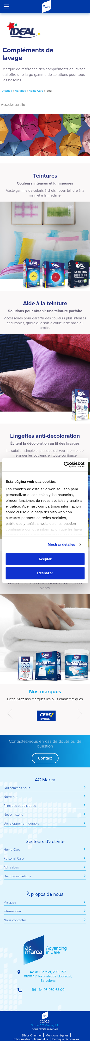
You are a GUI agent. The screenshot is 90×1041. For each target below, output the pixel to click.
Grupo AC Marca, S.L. (45, 1025)
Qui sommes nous (17, 787)
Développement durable (21, 823)
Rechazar (45, 573)
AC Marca (46, 6)
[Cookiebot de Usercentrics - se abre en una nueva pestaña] (64, 464)
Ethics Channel (32, 1035)
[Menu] (6, 6)
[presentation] (10, 714)
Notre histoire (13, 814)
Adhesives (11, 867)
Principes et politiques (20, 805)
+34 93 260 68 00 (51, 989)
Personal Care (14, 858)
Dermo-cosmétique (17, 876)
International (13, 911)
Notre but (11, 796)
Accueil (7, 91)
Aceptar (45, 559)
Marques (20, 91)
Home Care (36, 91)
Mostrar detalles (61, 544)
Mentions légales (57, 1035)
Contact (45, 758)
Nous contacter (15, 920)
